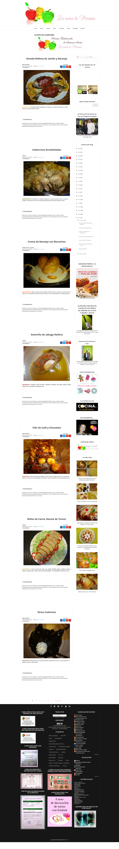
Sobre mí (83, 28)
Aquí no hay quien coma (81, 716)
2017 (79, 181)
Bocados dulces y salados (81, 749)
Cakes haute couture (80, 752)
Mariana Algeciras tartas (79, 794)
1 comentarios (25, 67)
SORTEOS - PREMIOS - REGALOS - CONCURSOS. (59, 763)
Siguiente (58, 701)
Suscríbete (75, 28)
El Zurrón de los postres (79, 790)
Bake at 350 (78, 763)
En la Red (61, 28)
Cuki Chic (78, 774)
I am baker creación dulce (79, 791)
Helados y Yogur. (52, 754)
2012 (79, 199)
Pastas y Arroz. (52, 760)
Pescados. (60, 760)
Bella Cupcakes (77, 784)
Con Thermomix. (52, 746)
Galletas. (63, 752)
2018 (79, 177)
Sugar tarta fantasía (78, 800)
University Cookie (77, 802)
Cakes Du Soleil (77, 786)
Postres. (67, 760)
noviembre (82, 253)
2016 (79, 185)
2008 (79, 214)
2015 (79, 188)
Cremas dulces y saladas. (28, 247)
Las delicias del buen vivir (81, 718)
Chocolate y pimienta (80, 730)
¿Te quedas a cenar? (80, 723)
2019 (79, 174)
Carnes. (24, 155)
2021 (79, 166)
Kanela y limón (79, 729)
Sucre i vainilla (79, 746)
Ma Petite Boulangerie (80, 732)
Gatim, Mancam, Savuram (81, 738)
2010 (79, 207)
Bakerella (78, 760)
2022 (79, 163)
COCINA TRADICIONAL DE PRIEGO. (56, 743)
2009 (79, 210)
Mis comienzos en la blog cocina (83, 751)
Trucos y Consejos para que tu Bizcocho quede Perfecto (87, 479)
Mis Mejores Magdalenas (87, 570)
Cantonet (76, 787)
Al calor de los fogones (81, 743)
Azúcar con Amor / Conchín (79, 783)
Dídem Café (78, 768)
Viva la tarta (76, 803)
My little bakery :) (79, 771)
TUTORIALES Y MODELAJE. (54, 765)
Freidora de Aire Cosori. (54, 752)
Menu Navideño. (25, 64)
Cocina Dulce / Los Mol (79, 789)
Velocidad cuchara (80, 719)
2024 (79, 155)
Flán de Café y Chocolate (85, 240)
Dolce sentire (78, 748)
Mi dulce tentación (80, 727)
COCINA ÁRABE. (58, 738)
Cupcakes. (51, 749)
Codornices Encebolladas (85, 228)
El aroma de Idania (80, 737)
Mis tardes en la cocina (81, 741)
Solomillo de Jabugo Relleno (86, 236)
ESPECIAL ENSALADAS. (61, 749)
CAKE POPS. (63, 735)
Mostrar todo (97, 754)
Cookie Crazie (79, 770)
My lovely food (79, 735)
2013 (79, 196)
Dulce (41, 28)
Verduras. (65, 765)
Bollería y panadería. (53, 735)
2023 (79, 159)
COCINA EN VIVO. (52, 741)
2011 (79, 203)
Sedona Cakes (77, 799)
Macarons (61, 754)
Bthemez (66, 839)
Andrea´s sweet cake (78, 782)
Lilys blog (76, 792)
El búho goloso (79, 740)
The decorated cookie (80, 766)
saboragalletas (79, 773)
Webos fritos (78, 726)
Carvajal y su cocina (80, 721)
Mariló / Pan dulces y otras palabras (81, 795)
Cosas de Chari (79, 734)
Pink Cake (76, 798)
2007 (79, 217)
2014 (79, 192)
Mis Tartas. (60, 757)
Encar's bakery (79, 715)
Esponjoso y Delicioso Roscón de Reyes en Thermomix (87, 523)
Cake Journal (77, 785)
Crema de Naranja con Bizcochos (84, 232)
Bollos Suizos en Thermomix (87, 592)
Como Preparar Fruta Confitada (87, 501)
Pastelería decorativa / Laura (80, 797)
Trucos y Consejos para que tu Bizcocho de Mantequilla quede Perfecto (87, 547)
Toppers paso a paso (78, 801)
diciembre (81, 220)
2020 (79, 170)
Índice (68, 28)
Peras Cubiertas (83, 248)
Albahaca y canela (79, 724)
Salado (48, 28)
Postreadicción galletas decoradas (83, 762)
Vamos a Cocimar (79, 745)
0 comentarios (25, 158)
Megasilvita (76, 796)
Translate (63, 717)
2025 (79, 152)
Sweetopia (78, 765)
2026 (79, 148)
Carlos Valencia (77, 788)
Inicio (35, 28)
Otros (54, 28)
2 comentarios (25, 343)
